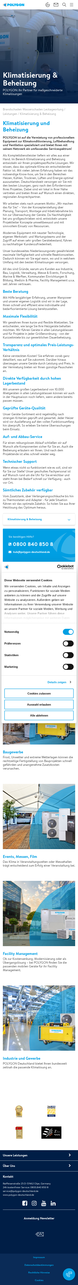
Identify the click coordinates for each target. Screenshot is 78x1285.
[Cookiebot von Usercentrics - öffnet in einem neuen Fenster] (57, 567)
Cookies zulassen (39, 693)
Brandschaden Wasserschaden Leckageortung (33, 109)
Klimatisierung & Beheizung (25, 519)
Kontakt (8, 1176)
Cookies (39, 1280)
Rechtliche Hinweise (39, 1272)
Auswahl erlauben (39, 704)
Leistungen (10, 114)
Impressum (39, 1257)
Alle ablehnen (39, 715)
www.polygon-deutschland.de (18, 1194)
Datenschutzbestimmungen (39, 1265)
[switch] (68, 646)
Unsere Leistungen (15, 1155)
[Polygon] (13, 4)
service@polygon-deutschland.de (20, 1191)
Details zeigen (57, 682)
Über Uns (9, 1166)
